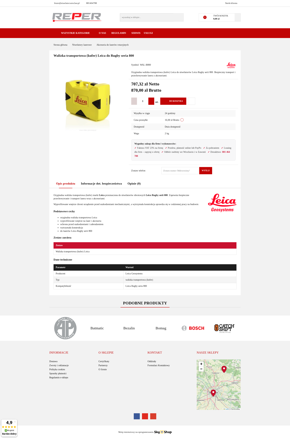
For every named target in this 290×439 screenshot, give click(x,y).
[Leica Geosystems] (231, 65)
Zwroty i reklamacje (59, 365)
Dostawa (53, 361)
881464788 (91, 3)
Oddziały (152, 361)
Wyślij (206, 170)
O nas (103, 33)
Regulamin (119, 33)
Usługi (148, 33)
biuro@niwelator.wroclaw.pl (67, 3)
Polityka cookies (57, 369)
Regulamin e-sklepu (58, 377)
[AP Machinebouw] (65, 328)
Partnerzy (103, 365)
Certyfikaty (104, 361)
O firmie (103, 369)
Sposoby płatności (57, 373)
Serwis (135, 33)
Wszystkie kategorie (75, 33)
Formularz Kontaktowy (159, 365)
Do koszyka (176, 101)
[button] (58, 353)
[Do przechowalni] (191, 101)
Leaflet (227, 409)
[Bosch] (193, 328)
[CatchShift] (225, 328)
